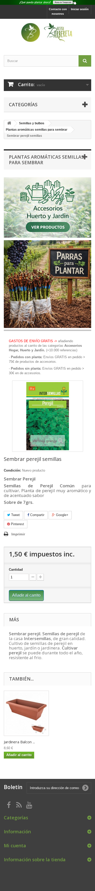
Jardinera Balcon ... (19, 741)
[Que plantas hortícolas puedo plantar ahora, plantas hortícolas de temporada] (47, 2)
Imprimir (18, 534)
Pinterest (17, 524)
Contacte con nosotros (58, 11)
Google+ (61, 515)
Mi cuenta (15, 845)
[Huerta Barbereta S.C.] (47, 32)
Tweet (15, 515)
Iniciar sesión (80, 9)
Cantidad (16, 569)
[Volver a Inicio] (9, 123)
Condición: (12, 470)
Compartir (36, 515)
